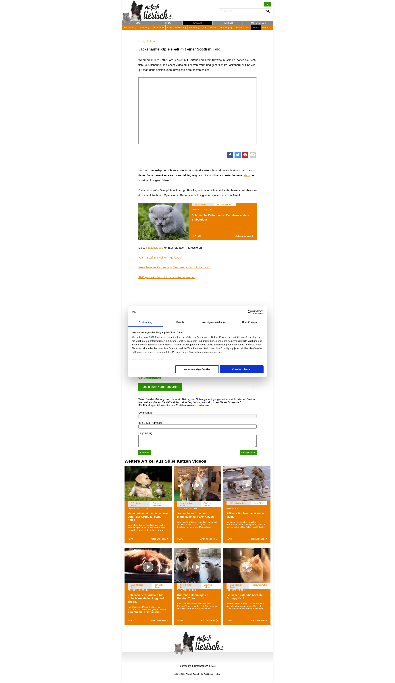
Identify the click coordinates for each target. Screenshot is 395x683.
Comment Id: (145, 412)
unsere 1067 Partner (152, 337)
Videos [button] (255, 27)
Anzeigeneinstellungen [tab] (214, 322)
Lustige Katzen (146, 41)
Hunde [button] (167, 23)
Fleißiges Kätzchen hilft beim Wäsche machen (166, 277)
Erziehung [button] (144, 27)
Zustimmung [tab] (145, 322)
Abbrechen (144, 452)
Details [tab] (180, 322)
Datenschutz (201, 666)
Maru (247, 175)
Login (267, 4)
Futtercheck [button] (258, 23)
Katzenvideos (154, 247)
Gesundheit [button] (158, 27)
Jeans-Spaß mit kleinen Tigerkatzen (160, 257)
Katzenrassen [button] (242, 27)
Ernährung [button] (194, 27)
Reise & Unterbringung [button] (221, 27)
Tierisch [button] (228, 23)
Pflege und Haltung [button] (176, 27)
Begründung (145, 433)
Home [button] (137, 23)
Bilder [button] (265, 27)
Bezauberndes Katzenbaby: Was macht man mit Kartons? (174, 267)
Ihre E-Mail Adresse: (150, 422)
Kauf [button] (205, 27)
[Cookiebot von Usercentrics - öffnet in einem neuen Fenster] (250, 312)
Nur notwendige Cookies (197, 369)
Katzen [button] (197, 23)
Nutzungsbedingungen (208, 399)
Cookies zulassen (241, 369)
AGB (213, 666)
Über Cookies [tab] (249, 322)
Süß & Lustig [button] (130, 27)
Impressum (185, 666)
